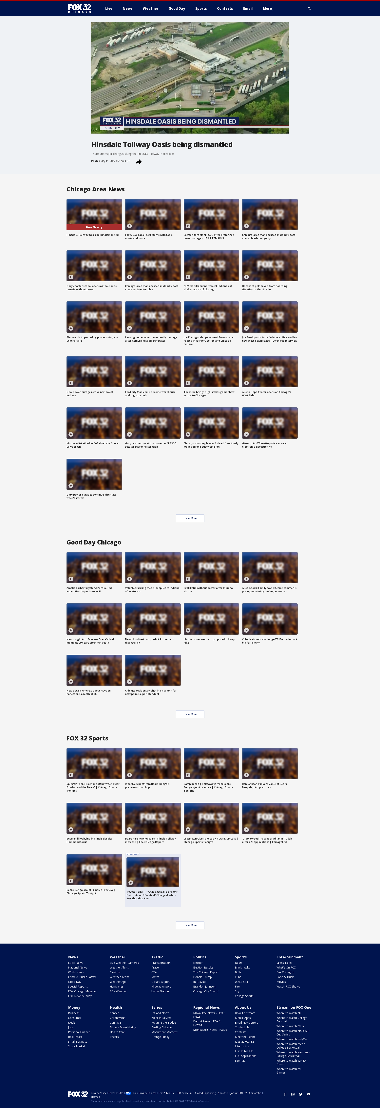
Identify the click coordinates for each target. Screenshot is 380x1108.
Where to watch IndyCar (291, 1039)
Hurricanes (117, 986)
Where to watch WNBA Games (291, 1062)
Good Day (74, 982)
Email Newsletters (246, 1022)
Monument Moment (164, 1032)
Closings (115, 972)
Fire (237, 986)
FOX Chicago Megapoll (82, 991)
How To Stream (245, 1013)
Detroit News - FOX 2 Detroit (207, 1023)
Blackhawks (242, 967)
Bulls (238, 972)
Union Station (160, 991)
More (267, 8)
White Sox (241, 982)
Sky (237, 991)
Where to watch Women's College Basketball (293, 1054)
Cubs (238, 977)
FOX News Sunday (80, 996)
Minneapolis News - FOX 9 (210, 1030)
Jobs (71, 1027)
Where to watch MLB (290, 1026)
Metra (155, 977)
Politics (199, 957)
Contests (240, 1032)
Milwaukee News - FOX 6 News (209, 1014)
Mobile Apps (243, 1018)
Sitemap (240, 1060)
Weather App (118, 982)
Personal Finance (79, 1032)
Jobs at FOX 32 (244, 1041)
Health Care (117, 1032)
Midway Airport (161, 986)
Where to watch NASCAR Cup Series (292, 1032)
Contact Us (242, 1027)
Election (198, 963)
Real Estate (75, 1037)
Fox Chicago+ (285, 972)
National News (77, 967)
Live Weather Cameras (124, 963)
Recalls (114, 1037)
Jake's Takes (284, 963)
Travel (155, 967)
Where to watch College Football (291, 1019)
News (73, 957)
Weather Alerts (119, 967)
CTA (154, 972)
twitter (301, 1094)
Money (74, 1007)
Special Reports (78, 986)
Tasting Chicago (161, 1027)
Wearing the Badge (163, 1022)
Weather (117, 957)
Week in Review (161, 1018)
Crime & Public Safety (82, 977)
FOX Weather (118, 991)
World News (76, 972)
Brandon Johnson (204, 986)
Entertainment (289, 957)
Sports (241, 957)
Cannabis (116, 1022)
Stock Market (76, 1046)
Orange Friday (160, 1037)
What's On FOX (286, 967)
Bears (238, 963)
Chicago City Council (206, 991)
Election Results (203, 967)
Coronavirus (117, 1018)
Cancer (114, 1013)
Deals (71, 1022)
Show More (190, 518)
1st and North (160, 1013)
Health (116, 1007)
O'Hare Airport (160, 982)
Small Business (77, 1041)
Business (74, 1013)
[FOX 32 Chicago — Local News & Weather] (81, 8)
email (309, 1094)
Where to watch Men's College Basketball (290, 1045)
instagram (293, 1094)
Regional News (206, 1007)
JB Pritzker (199, 982)
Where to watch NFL (289, 1013)
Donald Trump (202, 977)
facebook (285, 1094)
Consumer (74, 1018)
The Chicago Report (206, 972)
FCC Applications (245, 1056)
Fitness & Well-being (123, 1027)
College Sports (244, 996)
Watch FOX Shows (288, 986)
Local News (75, 963)
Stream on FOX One (293, 1007)
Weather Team (119, 977)
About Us (243, 1007)
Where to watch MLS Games (289, 1070)
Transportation (161, 963)
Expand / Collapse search (309, 8)
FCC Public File (244, 1051)
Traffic (157, 957)
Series (156, 1007)
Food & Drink (285, 977)
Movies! (281, 982)
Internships (242, 1046)
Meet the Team (245, 1037)
